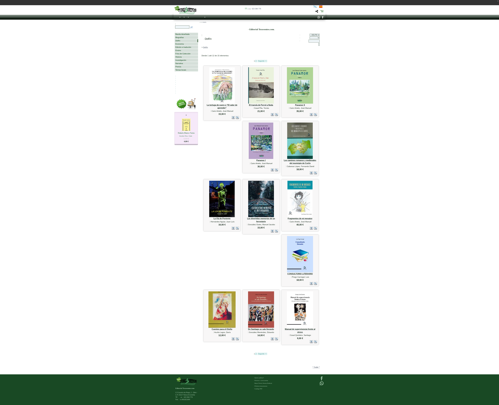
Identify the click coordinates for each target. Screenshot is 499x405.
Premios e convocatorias (261, 380)
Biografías (179, 37)
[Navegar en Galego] (315, 7)
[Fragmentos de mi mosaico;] (300, 216)
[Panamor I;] (261, 158)
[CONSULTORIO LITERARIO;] (300, 272)
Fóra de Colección (183, 54)
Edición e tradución (183, 47)
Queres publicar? (259, 378)
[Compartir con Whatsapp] (318, 18)
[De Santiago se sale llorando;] (261, 327)
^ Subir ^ (316, 367)
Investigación (180, 60)
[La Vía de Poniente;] (222, 216)
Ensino (178, 50)
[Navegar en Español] (321, 7)
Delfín (177, 41)
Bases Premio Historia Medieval (263, 383)
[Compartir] (316, 12)
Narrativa (179, 63)
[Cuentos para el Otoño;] (222, 327)
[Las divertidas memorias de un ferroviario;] (261, 216)
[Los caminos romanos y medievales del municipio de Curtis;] (300, 158)
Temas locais (180, 70)
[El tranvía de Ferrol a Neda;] (261, 103)
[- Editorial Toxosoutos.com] (185, 10)
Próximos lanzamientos (261, 386)
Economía (179, 44)
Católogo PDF (258, 389)
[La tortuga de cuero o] (222, 103)
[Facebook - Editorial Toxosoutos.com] (322, 18)
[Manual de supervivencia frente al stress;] (300, 327)
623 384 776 (254, 9)
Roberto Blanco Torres (186, 137)
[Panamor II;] (300, 103)
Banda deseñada (182, 34)
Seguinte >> (262, 61)
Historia (178, 57)
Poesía (178, 67)
